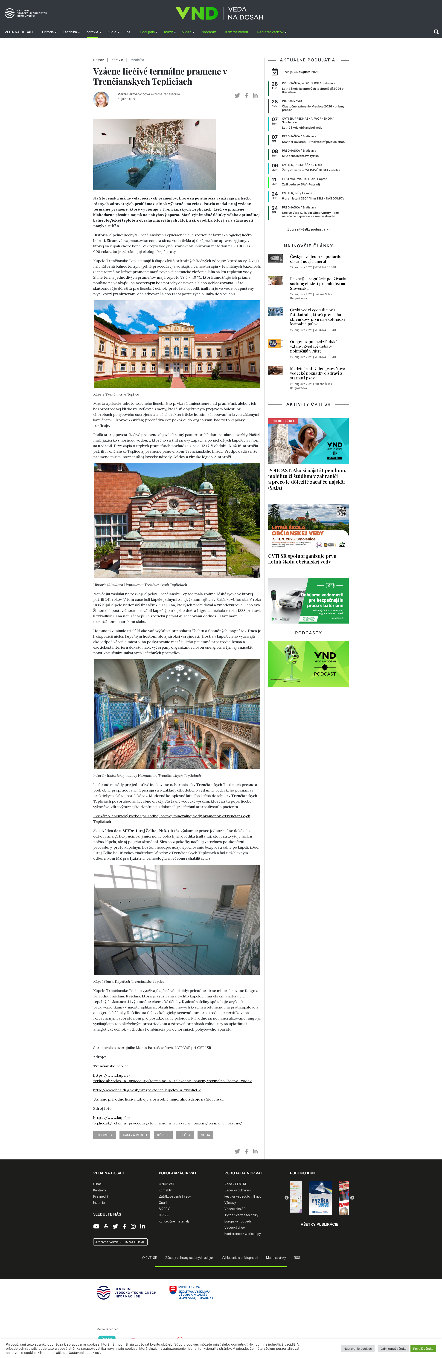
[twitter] (237, 95)
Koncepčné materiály (174, 1221)
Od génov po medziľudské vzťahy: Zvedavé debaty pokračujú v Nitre (313, 346)
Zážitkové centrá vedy (175, 1196)
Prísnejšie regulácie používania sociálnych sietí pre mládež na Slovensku (318, 283)
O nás (97, 1184)
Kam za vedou (135, 1135)
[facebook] (246, 95)
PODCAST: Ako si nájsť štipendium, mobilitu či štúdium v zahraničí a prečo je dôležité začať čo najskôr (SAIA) (307, 479)
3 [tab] (316, 1218)
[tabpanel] (291, 1198)
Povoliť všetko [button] (423, 1348)
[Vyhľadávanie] (436, 32)
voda (205, 1135)
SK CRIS (164, 1209)
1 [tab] (302, 1218)
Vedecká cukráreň (237, 1190)
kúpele (163, 1135)
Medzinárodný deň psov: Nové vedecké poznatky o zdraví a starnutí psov (317, 373)
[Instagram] (133, 1226)
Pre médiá (100, 1196)
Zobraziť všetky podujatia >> (308, 229)
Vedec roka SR (235, 1209)
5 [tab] (330, 1218)
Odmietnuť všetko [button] (394, 1348)
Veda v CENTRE (235, 1184)
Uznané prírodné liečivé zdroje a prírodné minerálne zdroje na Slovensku (158, 1099)
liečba (185, 1135)
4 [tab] (323, 1218)
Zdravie (117, 60)
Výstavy (230, 1203)
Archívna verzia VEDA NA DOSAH (120, 1242)
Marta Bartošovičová (133, 94)
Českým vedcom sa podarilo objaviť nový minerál (315, 258)
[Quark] (320, 1198)
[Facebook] (124, 1226)
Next (352, 1198)
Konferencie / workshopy (242, 1234)
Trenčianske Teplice (111, 1066)
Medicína (137, 60)
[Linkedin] (142, 1226)
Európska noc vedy (238, 1221)
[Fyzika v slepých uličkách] (291, 1198)
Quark (163, 1203)
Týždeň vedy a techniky (241, 1215)
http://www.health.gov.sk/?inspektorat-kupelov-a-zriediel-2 (147, 1090)
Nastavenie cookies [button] (358, 1348)
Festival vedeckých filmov (242, 1196)
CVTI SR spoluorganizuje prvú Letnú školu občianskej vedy (302, 558)
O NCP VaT (167, 1184)
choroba (105, 1135)
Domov (98, 60)
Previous (286, 1198)
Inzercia (99, 1203)
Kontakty (99, 1190)
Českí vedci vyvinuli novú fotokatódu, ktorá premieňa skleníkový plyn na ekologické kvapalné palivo (318, 316)
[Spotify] (106, 1226)
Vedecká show (235, 1227)
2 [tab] (309, 1218)
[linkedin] (255, 95)
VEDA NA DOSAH (325, 267)
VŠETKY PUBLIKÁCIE (319, 1224)
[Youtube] (96, 1226)
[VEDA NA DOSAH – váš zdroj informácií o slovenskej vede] (219, 13)
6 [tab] (336, 1218)
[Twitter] (115, 1226)
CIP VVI (164, 1215)
